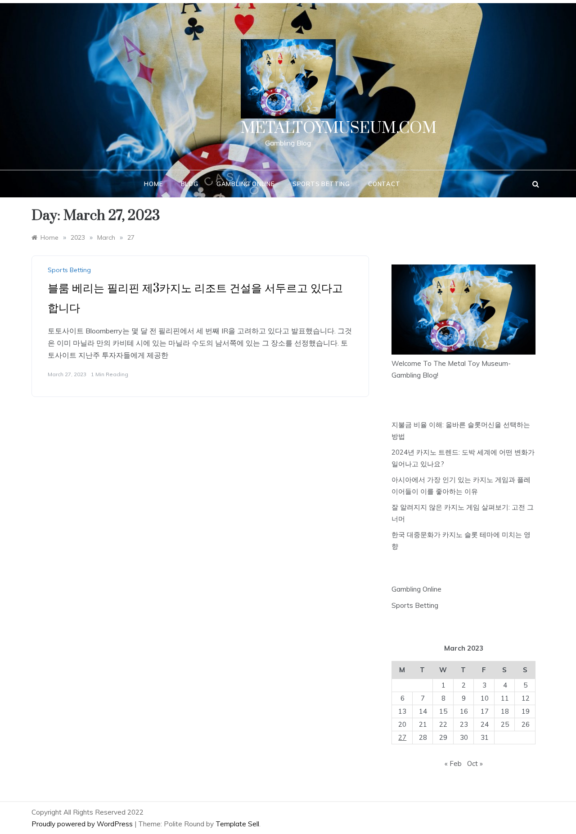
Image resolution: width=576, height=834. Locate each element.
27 (402, 737)
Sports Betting (321, 183)
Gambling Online (245, 183)
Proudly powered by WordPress (83, 824)
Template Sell (237, 824)
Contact (384, 183)
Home (153, 183)
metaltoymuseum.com (338, 128)
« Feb (453, 763)
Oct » (475, 763)
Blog (189, 183)
